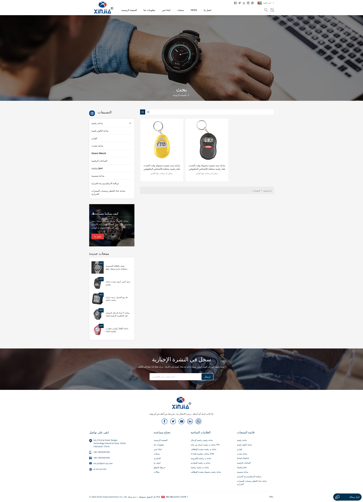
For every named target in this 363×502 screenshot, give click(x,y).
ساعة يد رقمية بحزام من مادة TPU (205, 444)
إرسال (207, 376)
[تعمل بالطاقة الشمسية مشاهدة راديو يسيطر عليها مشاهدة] (97, 267)
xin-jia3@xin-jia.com (103, 463)
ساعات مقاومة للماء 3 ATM (202, 453)
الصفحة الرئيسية (129, 10)
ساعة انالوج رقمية (99, 130)
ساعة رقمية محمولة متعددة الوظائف (206, 472)
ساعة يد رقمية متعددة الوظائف (203, 449)
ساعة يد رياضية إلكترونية (201, 458)
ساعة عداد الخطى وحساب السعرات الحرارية (108, 192)
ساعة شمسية (97, 175)
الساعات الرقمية (99, 160)
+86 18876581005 (101, 452)
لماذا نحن (166, 10)
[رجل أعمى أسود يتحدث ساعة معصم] (97, 282)
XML (271, 496)
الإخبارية (157, 458)
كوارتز (94, 138)
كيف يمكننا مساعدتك (104, 213)
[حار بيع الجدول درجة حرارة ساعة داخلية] (97, 298)
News (194, 10)
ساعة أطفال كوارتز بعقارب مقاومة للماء (117, 330)
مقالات (157, 472)
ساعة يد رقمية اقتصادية (200, 462)
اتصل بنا (207, 10)
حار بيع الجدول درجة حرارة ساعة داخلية (117, 298)
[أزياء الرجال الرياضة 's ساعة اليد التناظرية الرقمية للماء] (97, 314)
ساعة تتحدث (97, 145)
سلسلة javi (97, 168)
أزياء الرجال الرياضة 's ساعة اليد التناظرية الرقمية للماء (118, 314)
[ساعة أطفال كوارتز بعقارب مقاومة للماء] (97, 329)
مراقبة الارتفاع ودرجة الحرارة (105, 183)
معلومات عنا (149, 10)
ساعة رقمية (97, 123)
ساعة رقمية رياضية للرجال (202, 440)
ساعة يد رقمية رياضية (200, 467)
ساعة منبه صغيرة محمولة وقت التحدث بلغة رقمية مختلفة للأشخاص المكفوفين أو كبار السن (161, 167)
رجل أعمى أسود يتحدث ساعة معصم (118, 283)
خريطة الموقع (159, 467)
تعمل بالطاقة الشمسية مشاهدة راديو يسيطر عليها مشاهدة (116, 267)
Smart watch (98, 153)
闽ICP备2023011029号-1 (177, 496)
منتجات (180, 10)
